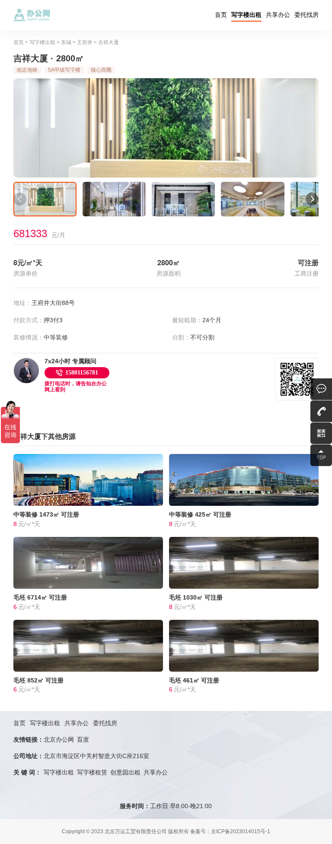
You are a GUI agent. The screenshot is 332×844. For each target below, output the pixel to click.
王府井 (85, 42)
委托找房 (306, 14)
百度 (83, 739)
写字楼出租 (246, 14)
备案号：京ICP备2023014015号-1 (230, 831)
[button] (19, 199)
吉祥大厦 (108, 42)
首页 (221, 14)
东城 (66, 42)
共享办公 (278, 14)
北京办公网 (59, 739)
